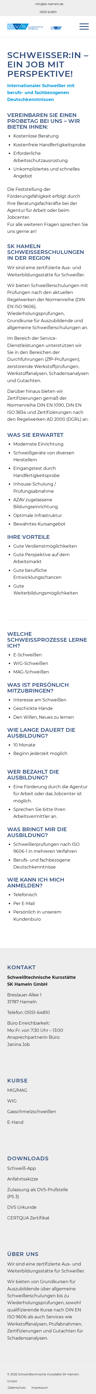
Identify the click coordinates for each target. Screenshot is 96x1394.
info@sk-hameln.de (49, 4)
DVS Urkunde (22, 1207)
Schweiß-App (21, 1168)
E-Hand (15, 1122)
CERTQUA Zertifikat (28, 1218)
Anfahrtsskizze (22, 1179)
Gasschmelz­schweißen (31, 1111)
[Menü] (81, 26)
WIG (12, 1101)
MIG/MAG (17, 1090)
